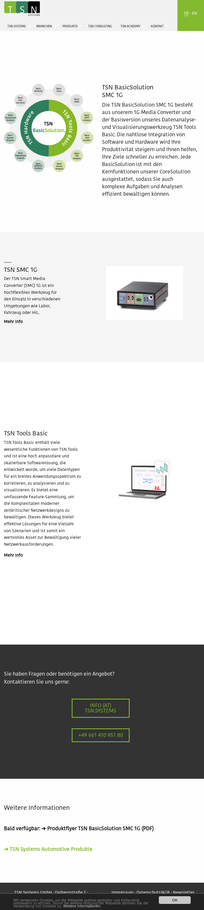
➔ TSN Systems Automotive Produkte (48, 849)
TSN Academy (130, 26)
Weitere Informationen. (82, 905)
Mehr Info (13, 322)
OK (174, 900)
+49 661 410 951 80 (100, 735)
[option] (144, 295)
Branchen (44, 26)
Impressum (122, 893)
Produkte (70, 26)
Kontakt (157, 26)
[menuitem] (17, 26)
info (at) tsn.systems (100, 708)
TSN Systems (16, 26)
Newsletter (183, 893)
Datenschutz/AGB (153, 893)
